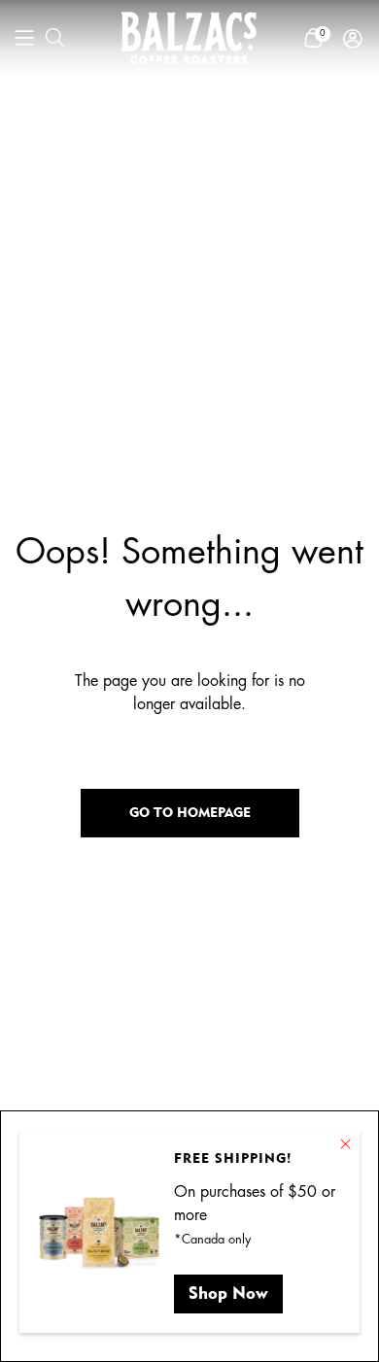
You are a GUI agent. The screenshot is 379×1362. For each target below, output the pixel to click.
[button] (24, 38)
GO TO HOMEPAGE (190, 812)
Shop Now (228, 1292)
